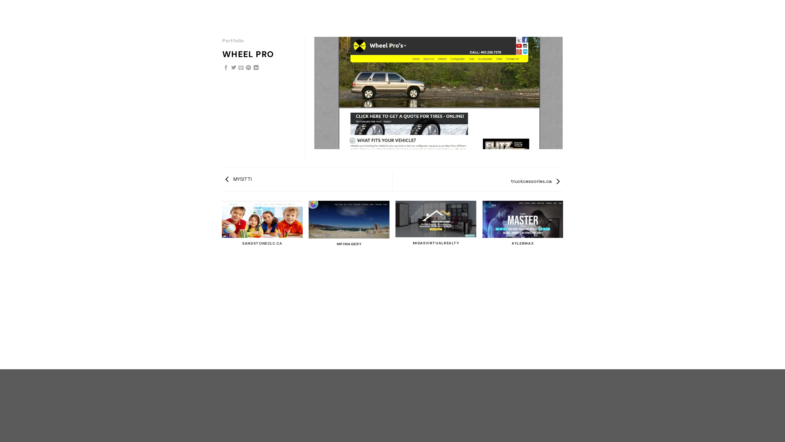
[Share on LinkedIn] (256, 68)
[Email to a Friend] (241, 68)
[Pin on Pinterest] (248, 68)
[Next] (562, 284)
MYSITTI (242, 179)
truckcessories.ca (532, 181)
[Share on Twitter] (233, 68)
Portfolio (233, 40)
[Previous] (222, 284)
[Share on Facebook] (226, 68)
